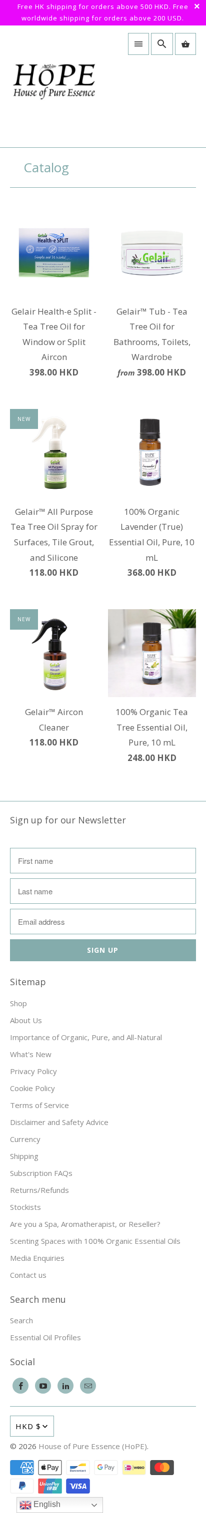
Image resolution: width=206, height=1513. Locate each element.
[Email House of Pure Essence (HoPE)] (88, 1386)
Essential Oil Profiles (45, 1337)
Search (21, 1320)
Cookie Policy (32, 1088)
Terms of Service (39, 1105)
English (46, 1504)
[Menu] (138, 44)
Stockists (25, 1207)
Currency (25, 1139)
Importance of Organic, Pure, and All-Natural (86, 1037)
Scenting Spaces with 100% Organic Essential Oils (95, 1241)
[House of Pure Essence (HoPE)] (54, 86)
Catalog (46, 167)
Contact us (28, 1275)
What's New (31, 1054)
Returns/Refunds (39, 1190)
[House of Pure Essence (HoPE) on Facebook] (20, 1386)
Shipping (24, 1156)
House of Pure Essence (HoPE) (92, 1446)
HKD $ (28, 1426)
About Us (26, 1020)
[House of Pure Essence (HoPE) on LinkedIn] (66, 1386)
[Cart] (185, 44)
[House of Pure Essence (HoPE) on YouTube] (43, 1386)
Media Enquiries (37, 1258)
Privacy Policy (33, 1071)
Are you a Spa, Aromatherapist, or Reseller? (85, 1224)
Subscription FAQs (41, 1173)
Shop (18, 1003)
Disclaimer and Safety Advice (59, 1122)
